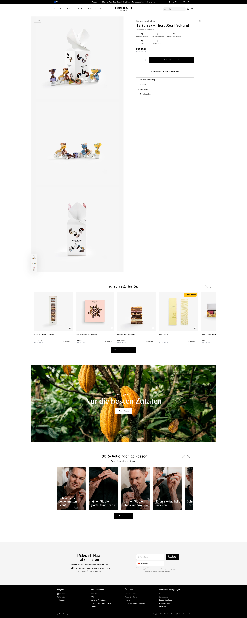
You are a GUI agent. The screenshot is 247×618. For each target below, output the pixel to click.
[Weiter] (211, 286)
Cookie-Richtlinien (165, 600)
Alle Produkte (150, 21)
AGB (160, 594)
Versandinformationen (99, 600)
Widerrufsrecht (164, 603)
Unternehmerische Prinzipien (135, 603)
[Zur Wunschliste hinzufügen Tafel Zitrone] (195, 328)
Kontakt (94, 594)
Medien (127, 600)
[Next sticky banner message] (169, 2)
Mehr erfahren (150, 2)
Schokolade (71, 9)
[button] (165, 79)
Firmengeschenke (131, 597)
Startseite (139, 21)
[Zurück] (206, 286)
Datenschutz (163, 597)
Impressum (163, 606)
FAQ (92, 597)
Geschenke (81, 9)
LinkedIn (62, 594)
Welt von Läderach (94, 9)
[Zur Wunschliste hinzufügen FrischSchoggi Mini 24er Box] (70, 328)
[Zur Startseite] (123, 9)
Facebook (62, 600)
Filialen (93, 606)
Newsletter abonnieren (172, 557)
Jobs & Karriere (130, 594)
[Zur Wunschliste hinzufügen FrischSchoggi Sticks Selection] (111, 328)
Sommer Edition (59, 9)
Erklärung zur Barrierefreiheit (101, 603)
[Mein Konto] (188, 9)
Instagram (62, 597)
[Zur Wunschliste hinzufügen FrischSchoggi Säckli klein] (153, 328)
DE (57, 2)
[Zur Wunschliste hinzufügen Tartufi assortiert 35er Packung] (200, 21)
